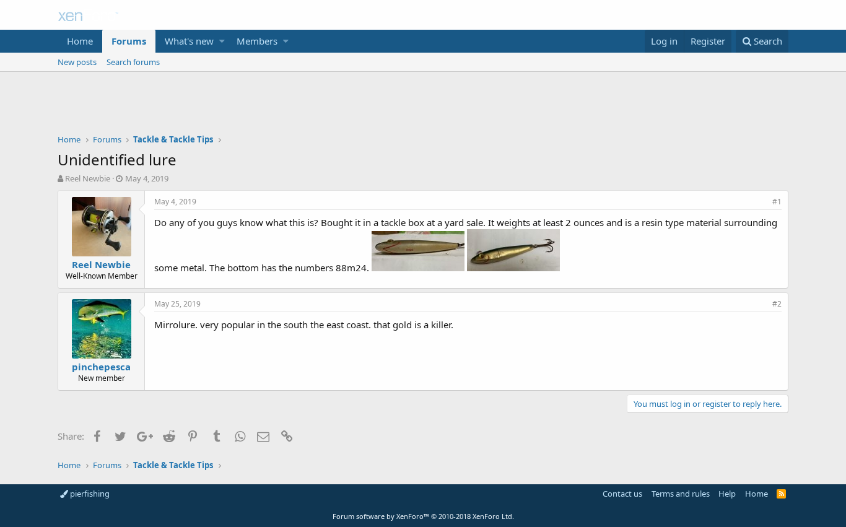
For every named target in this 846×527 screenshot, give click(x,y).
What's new (189, 41)
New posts (77, 62)
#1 (777, 201)
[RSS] (781, 493)
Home (80, 41)
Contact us (622, 493)
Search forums (133, 62)
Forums (128, 41)
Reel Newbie (87, 178)
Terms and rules (681, 493)
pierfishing (89, 493)
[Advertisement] (423, 106)
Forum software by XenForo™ (423, 516)
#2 (777, 303)
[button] (222, 41)
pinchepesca (101, 366)
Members (257, 41)
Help (727, 493)
